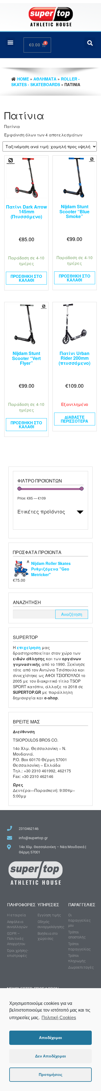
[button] (10, 42)
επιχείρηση (29, 647)
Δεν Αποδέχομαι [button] (50, 1056)
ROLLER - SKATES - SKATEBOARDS (45, 81)
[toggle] (80, 512)
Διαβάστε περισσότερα (74, 419)
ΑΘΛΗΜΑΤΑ (44, 79)
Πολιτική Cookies (59, 1017)
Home (23, 79)
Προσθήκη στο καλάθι (26, 278)
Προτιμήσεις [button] (50, 1074)
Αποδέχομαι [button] (50, 1037)
